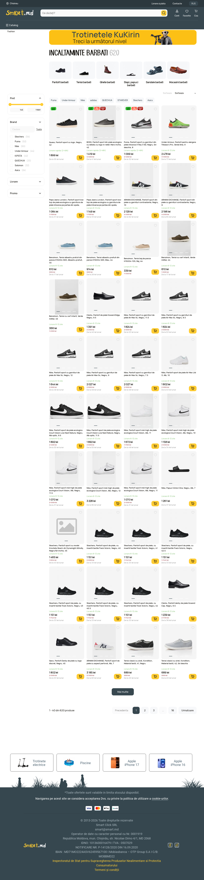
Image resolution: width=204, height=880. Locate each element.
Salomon (22, 165)
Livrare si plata (158, 3)
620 (114, 53)
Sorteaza (167, 93)
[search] (164, 13)
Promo (13, 193)
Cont (177, 15)
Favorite (187, 15)
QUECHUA (23, 160)
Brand (13, 122)
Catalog (13, 25)
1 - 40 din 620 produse (61, 710)
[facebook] (170, 845)
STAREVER (123, 100)
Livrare (14, 181)
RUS (193, 3)
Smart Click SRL (23, 878)
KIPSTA (21, 155)
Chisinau (14, 3)
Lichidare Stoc (102, 108)
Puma (20, 141)
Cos (196, 15)
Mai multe (122, 691)
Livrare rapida (53, 108)
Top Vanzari (97, 108)
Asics (20, 170)
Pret (12, 98)
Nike (20, 146)
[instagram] (177, 845)
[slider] (10, 104)
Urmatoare (187, 710)
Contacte (177, 3)
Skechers (22, 136)
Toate (39, 129)
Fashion (11, 31)
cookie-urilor (160, 798)
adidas (93, 100)
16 (172, 710)
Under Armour (24, 151)
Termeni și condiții (107, 870)
